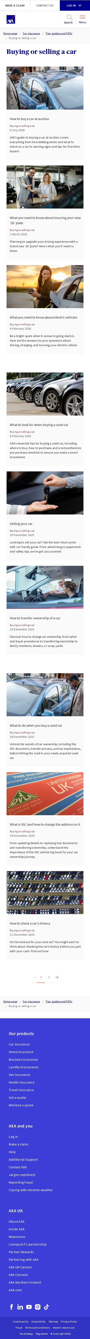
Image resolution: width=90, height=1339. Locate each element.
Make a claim (14, 5)
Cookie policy (21, 1321)
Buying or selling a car (22, 38)
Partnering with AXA (24, 1259)
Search (67, 22)
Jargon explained (22, 1174)
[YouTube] (29, 1307)
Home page (10, 33)
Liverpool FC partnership (28, 1244)
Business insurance (23, 1059)
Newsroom (17, 1236)
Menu (82, 22)
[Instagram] (37, 1307)
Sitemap (53, 1321)
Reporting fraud (21, 1182)
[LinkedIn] (20, 1307)
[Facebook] (11, 1307)
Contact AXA (18, 1167)
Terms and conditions (37, 1327)
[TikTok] (46, 1307)
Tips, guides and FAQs (58, 33)
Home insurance (21, 1052)
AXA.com (15, 1290)
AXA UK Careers (20, 1267)
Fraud (19, 1327)
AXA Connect (18, 1274)
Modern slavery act (63, 1327)
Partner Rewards (21, 1252)
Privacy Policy (69, 1321)
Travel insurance (21, 1090)
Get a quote (17, 1097)
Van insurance (19, 1074)
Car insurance (31, 33)
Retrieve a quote (21, 1105)
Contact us (45, 5)
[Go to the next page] (55, 977)
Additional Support (23, 1159)
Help (12, 1152)
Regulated (42, 1333)
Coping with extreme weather (31, 1190)
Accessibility (38, 1321)
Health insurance (22, 1082)
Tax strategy (26, 1333)
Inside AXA (16, 1229)
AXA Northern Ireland (25, 1282)
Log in (71, 5)
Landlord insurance (23, 1067)
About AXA (16, 1221)
